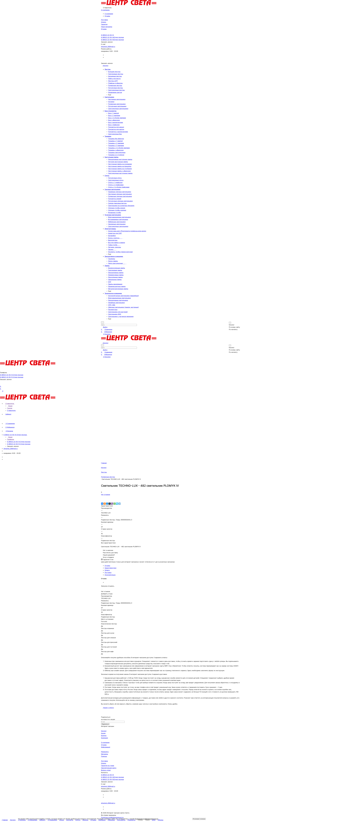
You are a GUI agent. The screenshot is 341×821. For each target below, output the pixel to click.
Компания (104, 738)
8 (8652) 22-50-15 (112, 40)
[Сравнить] (102, 499)
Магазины (104, 754)
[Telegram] (119, 504)
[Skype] (117, 504)
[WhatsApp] (114, 504)
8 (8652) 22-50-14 (107, 35)
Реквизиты (105, 752)
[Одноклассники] (105, 504)
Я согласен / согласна (199, 819)
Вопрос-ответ (106, 770)
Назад (10, 406)
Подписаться (105, 724)
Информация (105, 747)
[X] (110, 504)
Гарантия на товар (107, 765)
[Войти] (1, 384)
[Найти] (231, 333)
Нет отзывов (105, 494)
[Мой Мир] (107, 504)
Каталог (104, 731)
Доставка (108, 572)
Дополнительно (110, 575)
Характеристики (110, 568)
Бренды (103, 735)
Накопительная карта (108, 768)
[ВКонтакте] (102, 504)
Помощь (104, 756)
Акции (103, 733)
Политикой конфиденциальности (146, 819)
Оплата (107, 570)
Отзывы (107, 16)
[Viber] (112, 504)
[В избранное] (102, 497)
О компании (109, 14)
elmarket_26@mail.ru (108, 46)
